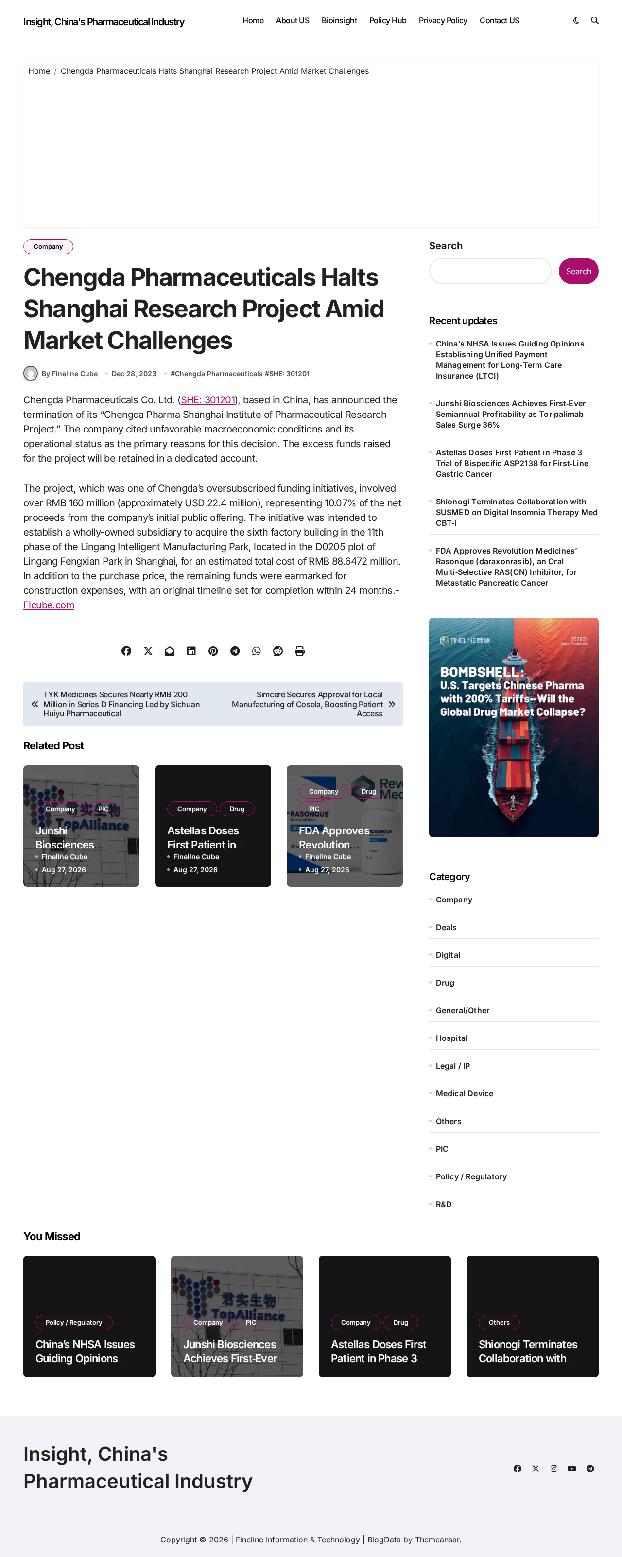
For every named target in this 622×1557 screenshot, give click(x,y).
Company (48, 246)
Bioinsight (339, 20)
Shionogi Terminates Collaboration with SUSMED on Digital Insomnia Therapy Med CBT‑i (517, 512)
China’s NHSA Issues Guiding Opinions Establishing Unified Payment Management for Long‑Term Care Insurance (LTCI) (510, 360)
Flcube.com (48, 605)
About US (292, 20)
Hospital (452, 1038)
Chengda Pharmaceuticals (219, 373)
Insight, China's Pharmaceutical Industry (103, 22)
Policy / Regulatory (471, 1176)
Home (252, 20)
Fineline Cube (64, 856)
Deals (446, 927)
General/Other (463, 1010)
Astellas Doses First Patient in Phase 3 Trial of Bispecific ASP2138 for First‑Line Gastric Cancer (512, 463)
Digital (448, 955)
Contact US (499, 20)
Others (449, 1121)
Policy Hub (388, 20)
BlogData (384, 1539)
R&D (444, 1204)
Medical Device (465, 1093)
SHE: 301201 (289, 373)
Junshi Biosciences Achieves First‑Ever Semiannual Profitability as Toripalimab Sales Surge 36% (511, 414)
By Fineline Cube (70, 373)
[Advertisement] (312, 149)
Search (446, 246)
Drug (237, 809)
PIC (103, 809)
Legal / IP (453, 1066)
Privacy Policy (443, 20)
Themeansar (437, 1539)
